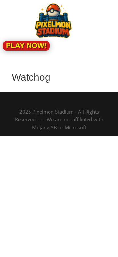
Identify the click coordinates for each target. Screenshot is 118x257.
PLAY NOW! (26, 46)
